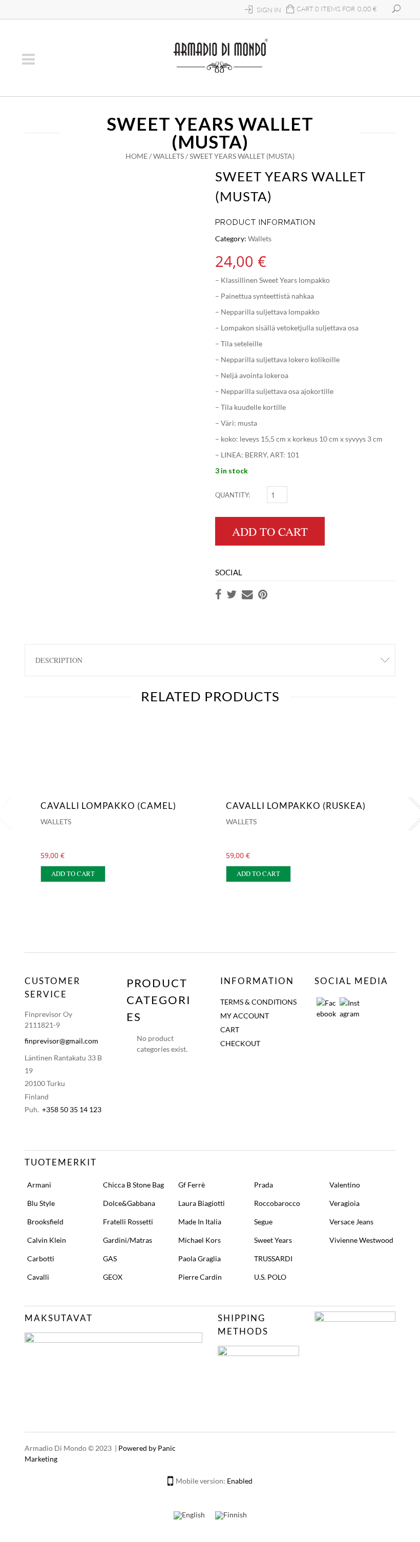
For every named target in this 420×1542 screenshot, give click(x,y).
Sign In (269, 10)
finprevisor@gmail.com (61, 1040)
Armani (39, 1184)
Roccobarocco (277, 1203)
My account (244, 1015)
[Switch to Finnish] (231, 1516)
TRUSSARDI (273, 1258)
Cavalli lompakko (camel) (108, 805)
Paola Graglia (199, 1258)
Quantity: (232, 495)
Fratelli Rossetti (128, 1221)
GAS (110, 1258)
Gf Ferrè (191, 1184)
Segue (263, 1221)
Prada (263, 1184)
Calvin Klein (46, 1240)
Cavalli (38, 1277)
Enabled (240, 1480)
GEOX (112, 1277)
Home (136, 156)
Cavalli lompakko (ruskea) (296, 805)
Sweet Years (273, 1240)
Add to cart (270, 531)
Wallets (168, 156)
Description (58, 660)
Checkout (240, 1043)
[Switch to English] (189, 1516)
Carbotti (40, 1258)
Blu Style (41, 1203)
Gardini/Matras (127, 1240)
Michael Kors (199, 1240)
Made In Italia (199, 1221)
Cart (229, 1029)
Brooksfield (45, 1221)
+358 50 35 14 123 (71, 1109)
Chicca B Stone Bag (133, 1184)
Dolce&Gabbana (129, 1203)
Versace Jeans (351, 1221)
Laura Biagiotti (201, 1203)
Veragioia (344, 1203)
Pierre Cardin (200, 1277)
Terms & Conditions (258, 1001)
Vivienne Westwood (361, 1240)
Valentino (344, 1184)
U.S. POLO (270, 1277)
